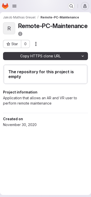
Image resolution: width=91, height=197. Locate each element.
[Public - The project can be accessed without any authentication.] (20, 34)
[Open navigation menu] (14, 6)
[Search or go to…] (71, 6)
